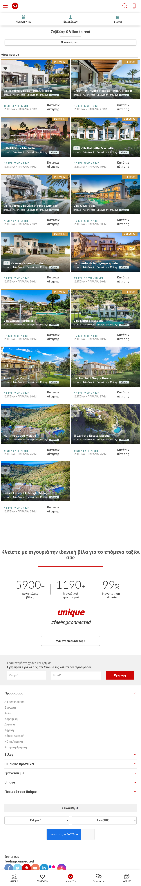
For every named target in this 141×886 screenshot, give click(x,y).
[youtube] (34, 868)
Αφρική (9, 730)
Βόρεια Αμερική (14, 735)
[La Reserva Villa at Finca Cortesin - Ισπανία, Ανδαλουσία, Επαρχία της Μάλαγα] (35, 79)
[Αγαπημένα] (5, 69)
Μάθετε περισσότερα (70, 641)
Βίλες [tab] (8, 755)
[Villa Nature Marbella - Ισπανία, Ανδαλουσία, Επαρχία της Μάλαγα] (105, 309)
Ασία (7, 713)
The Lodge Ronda (16, 378)
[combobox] (70, 42)
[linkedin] (43, 868)
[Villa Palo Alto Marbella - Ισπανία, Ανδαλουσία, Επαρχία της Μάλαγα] (105, 137)
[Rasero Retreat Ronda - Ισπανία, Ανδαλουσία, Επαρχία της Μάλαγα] (35, 252)
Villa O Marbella (84, 206)
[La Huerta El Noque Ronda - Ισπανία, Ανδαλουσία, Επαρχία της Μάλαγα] (105, 367)
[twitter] (16, 868)
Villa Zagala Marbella (18, 321)
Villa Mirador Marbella (19, 148)
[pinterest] (25, 868)
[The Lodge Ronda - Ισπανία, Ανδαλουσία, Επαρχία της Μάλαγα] (35, 367)
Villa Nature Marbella (88, 321)
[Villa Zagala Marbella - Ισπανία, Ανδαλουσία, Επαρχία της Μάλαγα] (35, 309)
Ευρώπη (10, 707)
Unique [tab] (9, 782)
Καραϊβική (11, 719)
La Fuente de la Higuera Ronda (95, 263)
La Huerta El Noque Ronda (92, 378)
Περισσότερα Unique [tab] (20, 792)
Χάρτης (54, 95)
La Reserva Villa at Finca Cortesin (27, 91)
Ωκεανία (9, 724)
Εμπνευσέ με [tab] (14, 773)
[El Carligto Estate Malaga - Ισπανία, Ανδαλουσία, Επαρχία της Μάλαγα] (105, 424)
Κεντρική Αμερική (15, 747)
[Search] (124, 6)
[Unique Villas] (15, 5)
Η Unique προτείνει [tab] (19, 764)
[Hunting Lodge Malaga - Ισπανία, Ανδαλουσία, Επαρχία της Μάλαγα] (35, 424)
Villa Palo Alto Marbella (97, 148)
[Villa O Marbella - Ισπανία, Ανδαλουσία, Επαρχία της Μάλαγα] (105, 194)
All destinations (14, 701)
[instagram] (60, 868)
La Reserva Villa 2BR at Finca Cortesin (31, 206)
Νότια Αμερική (13, 741)
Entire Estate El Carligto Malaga (26, 493)
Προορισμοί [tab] (13, 693)
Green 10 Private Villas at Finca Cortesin (102, 91)
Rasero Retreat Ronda (27, 263)
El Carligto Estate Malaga (91, 435)
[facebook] (7, 868)
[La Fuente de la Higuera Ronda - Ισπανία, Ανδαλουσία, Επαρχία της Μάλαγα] (105, 252)
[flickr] (52, 867)
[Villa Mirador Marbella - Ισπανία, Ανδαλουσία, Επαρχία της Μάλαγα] (35, 137)
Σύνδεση (68, 808)
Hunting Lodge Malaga (19, 435)
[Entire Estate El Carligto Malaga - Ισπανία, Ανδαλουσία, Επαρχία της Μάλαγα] (35, 481)
